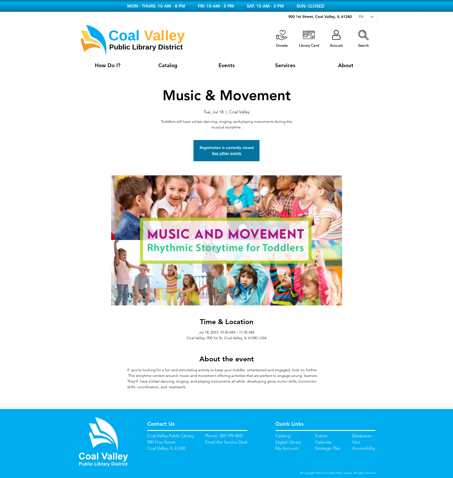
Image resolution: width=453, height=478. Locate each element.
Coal (124, 35)
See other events (226, 153)
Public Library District (146, 47)
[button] (363, 35)
